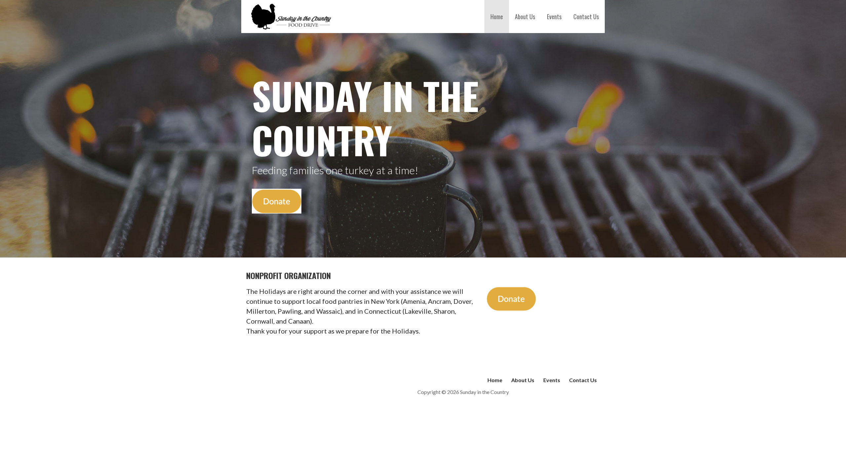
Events (554, 16)
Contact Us (586, 16)
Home (496, 16)
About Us (525, 16)
